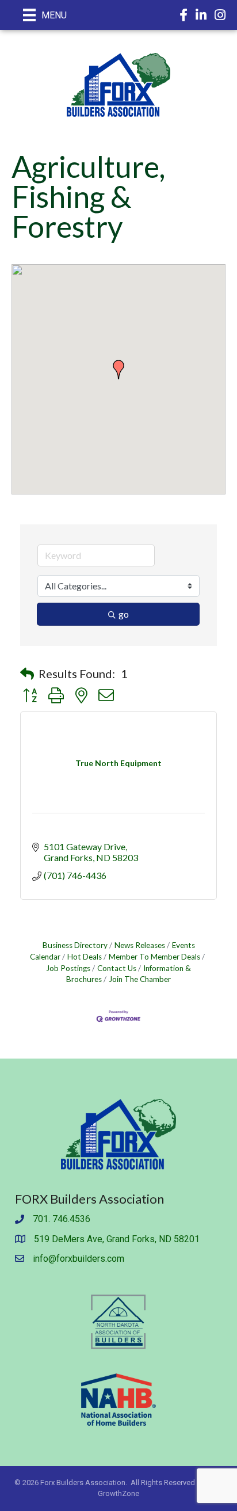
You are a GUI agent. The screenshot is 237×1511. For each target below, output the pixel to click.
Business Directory (75, 945)
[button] (118, 369)
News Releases (139, 945)
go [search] (123, 613)
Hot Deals (84, 956)
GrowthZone (118, 1493)
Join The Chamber (140, 979)
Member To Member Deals (154, 956)
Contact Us (116, 968)
